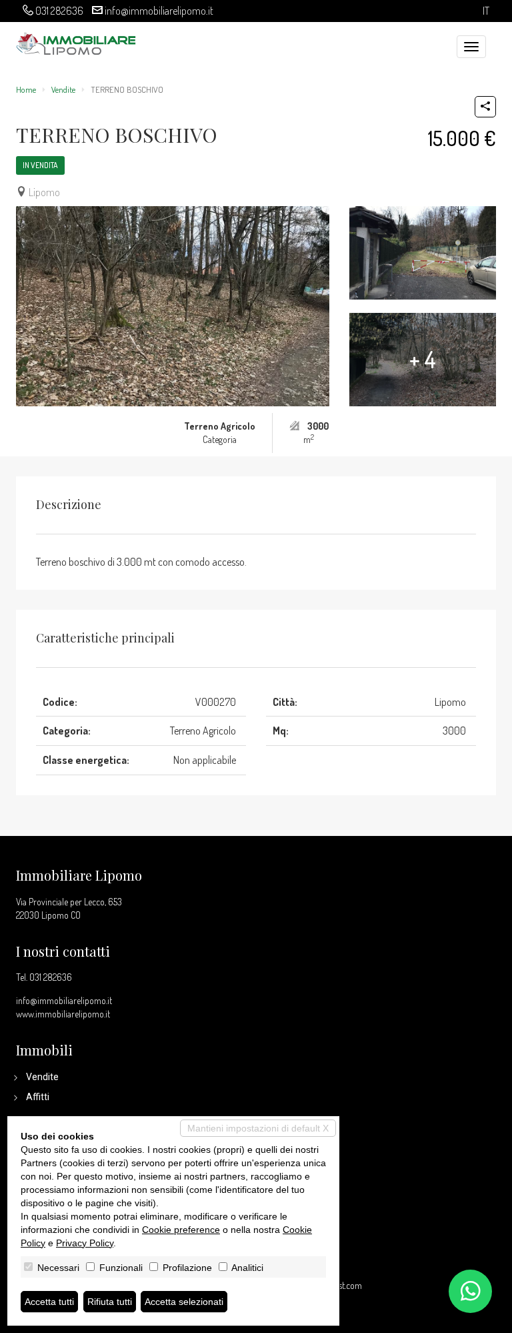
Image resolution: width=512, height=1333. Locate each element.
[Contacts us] (470, 1291)
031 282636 (59, 10)
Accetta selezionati (184, 1301)
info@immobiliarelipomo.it (159, 10)
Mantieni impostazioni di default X (258, 1128)
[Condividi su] (485, 106)
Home (26, 89)
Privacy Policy (84, 1243)
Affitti (37, 1096)
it (486, 11)
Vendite (63, 89)
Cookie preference (181, 1229)
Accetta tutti (49, 1301)
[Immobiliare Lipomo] (76, 42)
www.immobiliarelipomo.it (63, 1013)
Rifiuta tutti (109, 1301)
